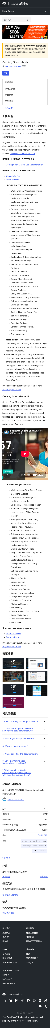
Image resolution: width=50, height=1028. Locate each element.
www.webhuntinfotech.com (22, 153)
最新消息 (6, 933)
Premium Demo (13, 179)
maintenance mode (40, 846)
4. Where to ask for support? (15, 746)
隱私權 (5, 941)
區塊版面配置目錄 (34, 941)
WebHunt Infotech (13, 66)
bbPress (7, 979)
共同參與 (30, 949)
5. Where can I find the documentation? (20, 754)
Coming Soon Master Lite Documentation (24, 165)
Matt (5, 975)
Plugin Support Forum (11, 389)
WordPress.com (10, 970)
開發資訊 (9, 101)
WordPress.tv (9, 962)
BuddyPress (9, 983)
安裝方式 (9, 95)
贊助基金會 (32, 958)
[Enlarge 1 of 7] (21, 661)
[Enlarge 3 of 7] (21, 687)
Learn (4, 949)
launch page (26, 846)
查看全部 (44, 876)
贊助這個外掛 (8, 913)
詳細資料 (9, 82)
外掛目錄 (30, 937)
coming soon (26, 841)
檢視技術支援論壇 (10, 895)
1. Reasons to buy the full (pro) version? (20, 721)
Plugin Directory (8, 11)
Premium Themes (13, 633)
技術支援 (9, 108)
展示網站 (30, 928)
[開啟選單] (46, 3)
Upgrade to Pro (13, 176)
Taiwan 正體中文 (15, 994)
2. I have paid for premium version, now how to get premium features (17, 729)
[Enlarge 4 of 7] (21, 700)
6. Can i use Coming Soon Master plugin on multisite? (14, 762)
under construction (40, 851)
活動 (28, 953)
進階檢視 (6, 858)
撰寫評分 (6, 876)
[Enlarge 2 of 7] (21, 674)
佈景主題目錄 (32, 933)
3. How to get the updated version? (18, 738)
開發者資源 (7, 958)
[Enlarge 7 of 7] (44, 688)
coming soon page (40, 841)
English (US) (43, 835)
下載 (5, 73)
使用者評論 (10, 89)
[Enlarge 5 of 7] (44, 661)
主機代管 (6, 937)
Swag (30, 962)
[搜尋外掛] (28, 19)
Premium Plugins (13, 637)
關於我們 (6, 928)
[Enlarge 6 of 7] (44, 674)
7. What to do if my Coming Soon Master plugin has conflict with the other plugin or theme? (16, 772)
